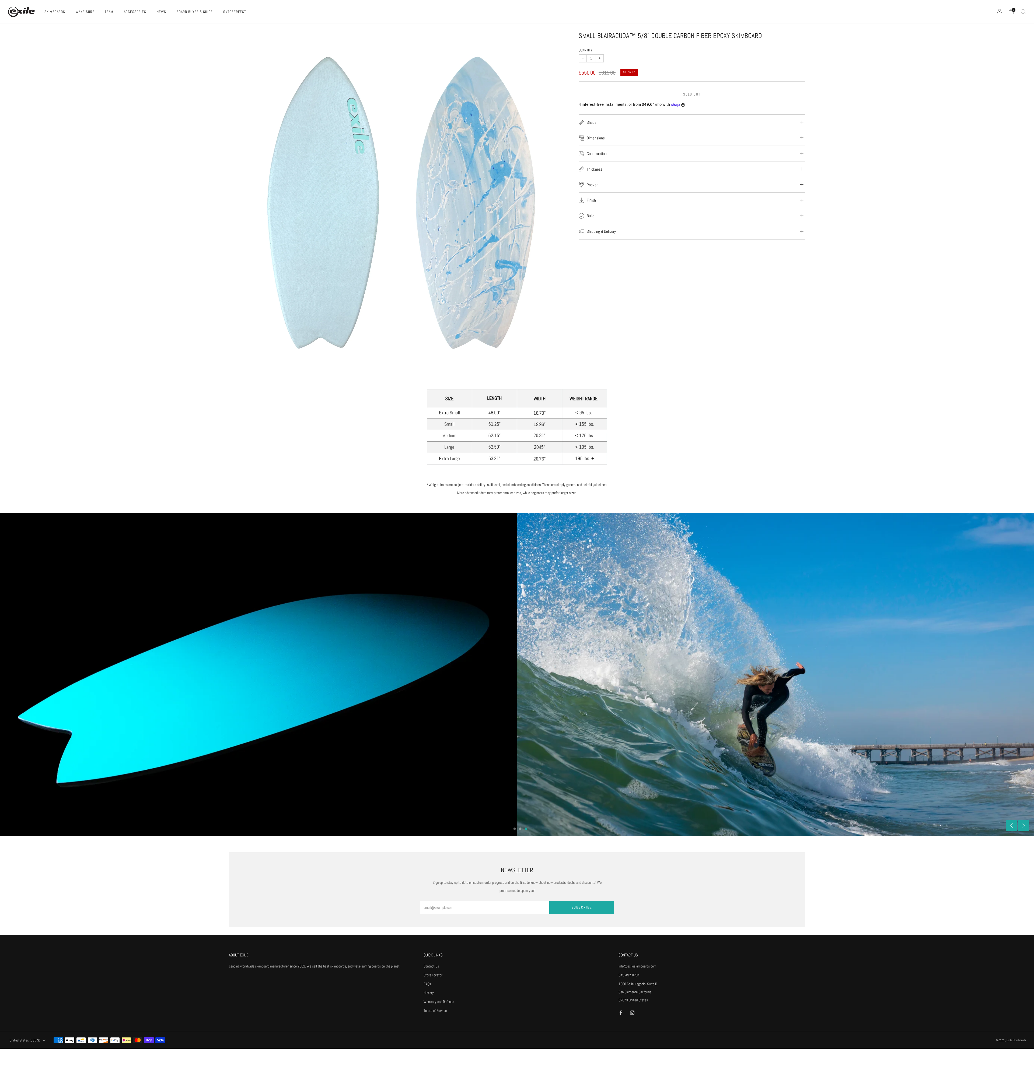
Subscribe (581, 907)
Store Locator (433, 975)
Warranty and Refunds (439, 1001)
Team (109, 11)
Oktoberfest (234, 11)
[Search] (1023, 11)
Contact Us (431, 966)
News (161, 11)
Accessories (135, 11)
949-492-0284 (629, 975)
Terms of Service (435, 1010)
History (429, 992)
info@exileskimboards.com (637, 966)
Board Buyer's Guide (195, 11)
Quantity (585, 50)
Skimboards (54, 11)
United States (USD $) (25, 1040)
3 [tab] (526, 829)
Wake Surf (85, 11)
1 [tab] (514, 829)
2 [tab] (520, 829)
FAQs (427, 983)
